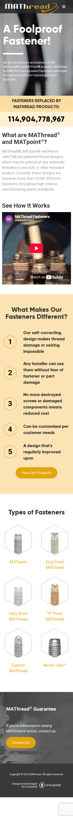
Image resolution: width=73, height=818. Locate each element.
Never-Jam (53, 665)
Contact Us (21, 742)
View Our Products (36, 473)
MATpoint (18, 561)
